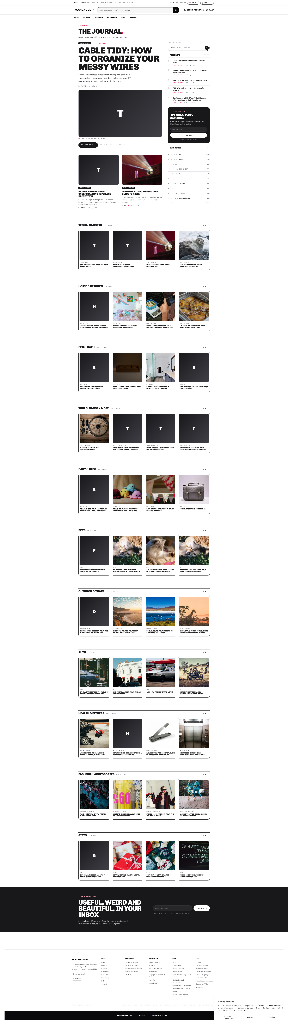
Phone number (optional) (124, 494)
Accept (250, 1017)
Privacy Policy (241, 1010)
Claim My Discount (144, 523)
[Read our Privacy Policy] (173, 511)
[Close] (175, 469)
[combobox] (119, 500)
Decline (272, 1017)
